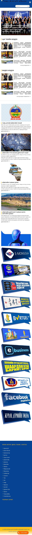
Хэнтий (5, 487)
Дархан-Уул (7, 489)
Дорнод (6, 462)
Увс (4, 480)
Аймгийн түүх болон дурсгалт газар (15, 153)
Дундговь (6, 464)
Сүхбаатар (6, 473)
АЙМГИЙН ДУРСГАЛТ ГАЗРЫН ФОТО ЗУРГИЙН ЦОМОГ (13, 212)
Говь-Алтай (7, 457)
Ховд (5, 482)
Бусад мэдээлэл (24, 65)
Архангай (6, 448)
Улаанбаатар (7, 496)
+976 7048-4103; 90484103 (23, 533)
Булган (5, 455)
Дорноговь (6, 459)
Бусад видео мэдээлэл (23, 96)
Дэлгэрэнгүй (4, 131)
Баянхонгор (7, 453)
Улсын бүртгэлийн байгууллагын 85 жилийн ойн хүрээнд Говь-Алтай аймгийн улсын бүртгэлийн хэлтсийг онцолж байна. (15, 28)
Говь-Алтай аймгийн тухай (12, 123)
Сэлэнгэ (6, 475)
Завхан (5, 466)
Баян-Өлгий (7, 450)
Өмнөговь (6, 471)
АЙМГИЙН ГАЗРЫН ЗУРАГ (10, 182)
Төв (4, 478)
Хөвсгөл (6, 484)
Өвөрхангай (7, 468)
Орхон (5, 491)
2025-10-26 (6, 33)
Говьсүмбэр (7, 494)
